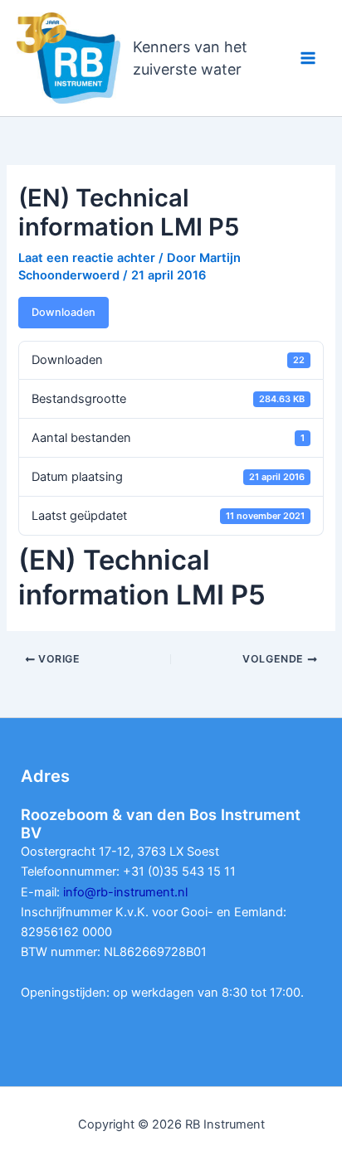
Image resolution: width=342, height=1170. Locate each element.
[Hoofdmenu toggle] (308, 58)
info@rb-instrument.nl (125, 892)
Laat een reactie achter (86, 257)
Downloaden (63, 312)
